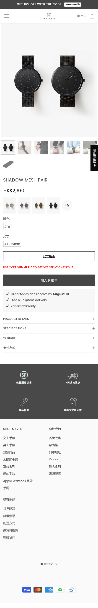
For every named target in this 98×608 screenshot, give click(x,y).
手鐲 (6, 488)
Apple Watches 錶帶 (18, 481)
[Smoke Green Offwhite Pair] (9, 205)
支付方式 (9, 348)
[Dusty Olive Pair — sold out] (38, 205)
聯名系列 (55, 466)
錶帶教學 (9, 516)
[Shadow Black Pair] (53, 205)
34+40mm (12, 244)
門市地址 (55, 452)
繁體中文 (47, 564)
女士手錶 (9, 438)
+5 (67, 205)
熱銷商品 (9, 452)
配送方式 (9, 523)
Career (54, 459)
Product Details (16, 319)
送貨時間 (9, 338)
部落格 (53, 445)
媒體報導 (55, 474)
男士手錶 (9, 445)
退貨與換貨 (10, 530)
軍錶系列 (9, 466)
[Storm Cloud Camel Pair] (24, 205)
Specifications (14, 328)
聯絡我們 (9, 537)
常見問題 (9, 509)
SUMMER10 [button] (72, 4)
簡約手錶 (9, 474)
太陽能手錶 (10, 459)
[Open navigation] (6, 16)
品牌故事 (55, 438)
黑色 (7, 226)
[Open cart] (92, 16)
